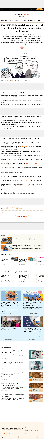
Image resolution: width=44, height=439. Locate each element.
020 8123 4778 (28, 432)
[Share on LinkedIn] (12, 208)
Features (17, 20)
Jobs (6, 20)
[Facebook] (4, 433)
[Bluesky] (7, 433)
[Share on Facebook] (7, 208)
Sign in (32, 9)
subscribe (39, 9)
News (2, 20)
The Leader (24, 20)
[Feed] (2, 433)
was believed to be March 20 (28, 146)
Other (39, 20)
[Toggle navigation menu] (2, 9)
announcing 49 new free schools (20, 180)
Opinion (11, 20)
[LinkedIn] (9, 433)
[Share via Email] (15, 208)
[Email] (12, 433)
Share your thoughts (22, 216)
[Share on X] (10, 208)
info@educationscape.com (30, 433)
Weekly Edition (32, 20)
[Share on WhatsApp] (5, 208)
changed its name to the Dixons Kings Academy (16, 185)
